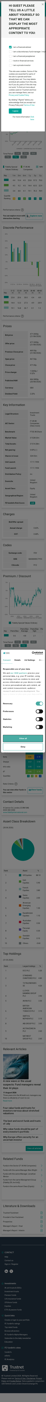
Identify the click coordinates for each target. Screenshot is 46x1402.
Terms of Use (29, 105)
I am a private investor (22, 65)
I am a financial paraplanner (24, 56)
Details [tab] (17, 660)
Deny (23, 747)
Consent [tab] (7, 660)
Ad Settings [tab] (29, 660)
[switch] (39, 711)
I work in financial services (23, 61)
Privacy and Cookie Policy (19, 95)
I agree (15, 111)
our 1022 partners (18, 673)
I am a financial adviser (22, 47)
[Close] (43, 4)
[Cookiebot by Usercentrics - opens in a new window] (32, 653)
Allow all (23, 738)
